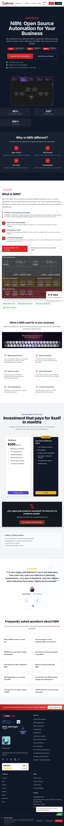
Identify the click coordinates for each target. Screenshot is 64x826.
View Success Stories (45, 56)
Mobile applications (38, 725)
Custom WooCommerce (39, 742)
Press (3, 804)
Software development (39, 722)
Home (27, 3)
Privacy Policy (7, 823)
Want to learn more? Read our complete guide (43, 249)
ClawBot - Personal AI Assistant (41, 763)
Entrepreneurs (37, 735)
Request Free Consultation (20, 56)
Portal (59, 3)
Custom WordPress (38, 746)
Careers (4, 787)
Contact (33, 3)
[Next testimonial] (37, 603)
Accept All (58, 820)
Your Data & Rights (38, 791)
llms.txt (4, 798)
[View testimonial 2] (33, 609)
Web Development (38, 729)
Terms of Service (38, 784)
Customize (39, 820)
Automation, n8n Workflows (40, 759)
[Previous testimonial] (26, 603)
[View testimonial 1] (31, 609)
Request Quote (18, 492)
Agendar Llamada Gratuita (33, 522)
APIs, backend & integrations (41, 752)
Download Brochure (55, 710)
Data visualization (38, 749)
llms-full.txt (5, 801)
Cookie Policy (37, 787)
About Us (45, 3)
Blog (39, 3)
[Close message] (61, 807)
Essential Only (49, 820)
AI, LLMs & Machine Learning (41, 756)
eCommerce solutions (39, 739)
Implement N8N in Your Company (11, 249)
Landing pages (37, 732)
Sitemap (4, 794)
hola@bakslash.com (38, 800)
